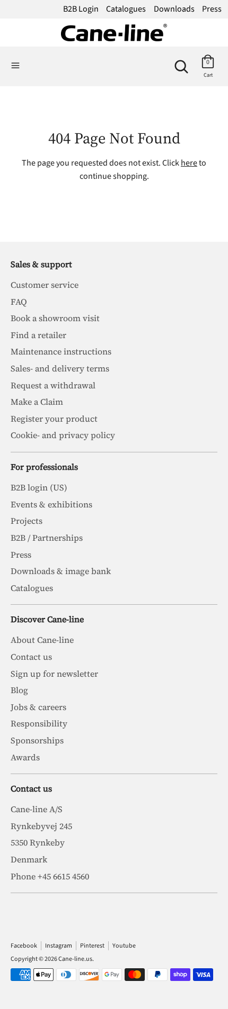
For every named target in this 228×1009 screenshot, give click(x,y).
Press (212, 9)
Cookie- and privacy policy (63, 435)
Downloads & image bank (61, 571)
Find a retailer (38, 335)
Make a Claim (37, 401)
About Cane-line (42, 640)
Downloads (174, 9)
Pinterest (92, 945)
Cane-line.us (75, 959)
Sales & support (41, 264)
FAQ (19, 301)
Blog (19, 690)
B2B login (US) (39, 487)
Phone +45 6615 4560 (50, 876)
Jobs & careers (38, 707)
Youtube (124, 945)
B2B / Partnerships (47, 537)
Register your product (54, 418)
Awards (25, 757)
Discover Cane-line (47, 619)
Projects (26, 520)
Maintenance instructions (61, 351)
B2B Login (81, 9)
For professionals (44, 466)
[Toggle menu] (15, 66)
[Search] (181, 62)
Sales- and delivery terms (60, 368)
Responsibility (39, 723)
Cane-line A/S (37, 809)
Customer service (44, 284)
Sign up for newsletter (54, 673)
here (189, 163)
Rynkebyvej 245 (41, 826)
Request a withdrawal (53, 385)
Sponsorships (37, 740)
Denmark (29, 859)
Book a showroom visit (55, 318)
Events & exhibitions (51, 504)
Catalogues (126, 9)
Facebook (24, 945)
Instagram (58, 945)
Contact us (31, 656)
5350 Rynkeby (38, 842)
